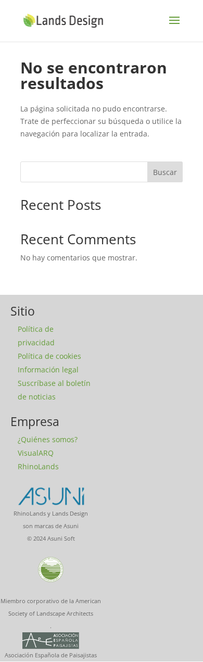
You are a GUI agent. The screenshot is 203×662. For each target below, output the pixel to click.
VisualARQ (36, 453)
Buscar (165, 172)
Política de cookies (49, 356)
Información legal (48, 369)
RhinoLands (38, 466)
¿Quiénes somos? (48, 439)
